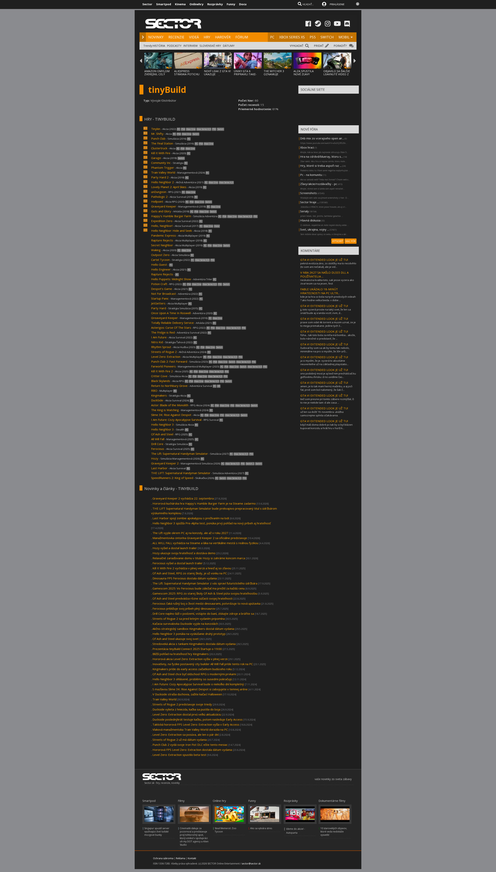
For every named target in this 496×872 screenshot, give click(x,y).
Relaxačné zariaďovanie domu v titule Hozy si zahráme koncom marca (198, 558)
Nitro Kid (157, 342)
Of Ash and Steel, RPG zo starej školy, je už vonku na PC (189, 573)
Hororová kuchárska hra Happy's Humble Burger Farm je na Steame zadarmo (204, 503)
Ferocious (157, 449)
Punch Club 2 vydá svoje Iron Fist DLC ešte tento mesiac (190, 745)
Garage (156, 158)
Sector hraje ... (309, 202)
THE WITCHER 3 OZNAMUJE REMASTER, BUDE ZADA (275, 75)
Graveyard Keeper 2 (165, 463)
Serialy (304, 211)
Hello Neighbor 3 (162, 424)
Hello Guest (159, 264)
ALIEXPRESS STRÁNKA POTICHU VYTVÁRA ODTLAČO (187, 74)
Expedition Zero (161, 221)
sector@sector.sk (251, 863)
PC (272, 37)
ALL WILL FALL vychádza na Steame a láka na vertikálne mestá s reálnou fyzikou (205, 543)
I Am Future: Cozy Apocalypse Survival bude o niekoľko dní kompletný (198, 684)
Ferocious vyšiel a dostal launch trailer (177, 563)
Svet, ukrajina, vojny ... (314, 229)
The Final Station (162, 143)
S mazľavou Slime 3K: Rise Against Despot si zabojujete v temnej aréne (200, 689)
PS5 (313, 37)
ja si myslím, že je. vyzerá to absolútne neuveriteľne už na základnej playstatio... (324, 362)
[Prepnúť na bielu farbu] (357, 4)
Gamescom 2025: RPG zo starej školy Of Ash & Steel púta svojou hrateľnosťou (204, 593)
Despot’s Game (161, 289)
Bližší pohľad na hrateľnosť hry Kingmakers (180, 654)
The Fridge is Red (163, 332)
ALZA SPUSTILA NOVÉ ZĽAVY (304, 72)
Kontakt (192, 858)
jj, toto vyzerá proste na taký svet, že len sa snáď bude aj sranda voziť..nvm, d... (325, 311)
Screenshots (308, 193)
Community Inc (161, 163)
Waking (156, 250)
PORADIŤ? (340, 46)
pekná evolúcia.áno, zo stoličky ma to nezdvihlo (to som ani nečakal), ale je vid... (328, 265)
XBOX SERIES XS (292, 37)
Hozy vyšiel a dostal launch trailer (174, 548)
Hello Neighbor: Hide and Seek (171, 230)
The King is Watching (165, 410)
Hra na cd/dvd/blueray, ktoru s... (321, 156)
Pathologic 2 (159, 197)
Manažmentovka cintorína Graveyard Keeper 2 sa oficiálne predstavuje (199, 538)
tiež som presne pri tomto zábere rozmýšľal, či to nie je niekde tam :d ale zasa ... (327, 400)
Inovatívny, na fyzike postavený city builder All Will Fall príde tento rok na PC (202, 664)
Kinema (180, 4)
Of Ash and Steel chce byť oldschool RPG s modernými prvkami (194, 674)
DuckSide (157, 400)
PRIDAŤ (319, 46)
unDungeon (158, 192)
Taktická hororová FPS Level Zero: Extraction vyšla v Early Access (195, 724)
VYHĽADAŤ (296, 46)
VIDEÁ (194, 37)
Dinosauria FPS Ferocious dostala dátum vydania (184, 578)
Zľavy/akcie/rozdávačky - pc (318, 184)
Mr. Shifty (157, 134)
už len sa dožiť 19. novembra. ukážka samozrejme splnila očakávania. (322, 413)
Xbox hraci (307, 147)
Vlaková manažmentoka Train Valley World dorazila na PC (190, 729)
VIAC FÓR (350, 241)
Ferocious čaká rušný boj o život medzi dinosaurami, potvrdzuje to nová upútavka (206, 603)
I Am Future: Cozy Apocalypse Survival (176, 420)
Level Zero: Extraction (165, 357)
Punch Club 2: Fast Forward (169, 361)
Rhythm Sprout (161, 347)
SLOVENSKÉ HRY (210, 46)
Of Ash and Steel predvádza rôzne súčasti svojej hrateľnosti (192, 598)
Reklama (180, 858)
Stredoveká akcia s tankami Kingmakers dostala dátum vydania (194, 644)
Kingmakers (159, 395)
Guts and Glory (161, 211)
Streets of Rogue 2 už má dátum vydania (179, 740)
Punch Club (158, 138)
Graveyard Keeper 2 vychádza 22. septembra (183, 498)
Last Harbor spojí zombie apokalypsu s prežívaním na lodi (190, 518)
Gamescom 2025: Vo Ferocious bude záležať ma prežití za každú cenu (198, 588)
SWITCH (327, 37)
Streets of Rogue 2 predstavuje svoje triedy (182, 704)
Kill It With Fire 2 (162, 371)
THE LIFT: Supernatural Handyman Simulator (180, 473)
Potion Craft (159, 284)
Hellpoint (157, 201)
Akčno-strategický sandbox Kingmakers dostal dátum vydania (193, 629)
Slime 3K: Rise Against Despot (171, 415)
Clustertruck (159, 148)
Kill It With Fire (160, 153)
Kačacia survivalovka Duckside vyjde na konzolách (185, 624)
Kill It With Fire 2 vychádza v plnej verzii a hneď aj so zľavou (191, 568)
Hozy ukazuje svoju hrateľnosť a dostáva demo (183, 553)
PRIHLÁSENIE (337, 4)
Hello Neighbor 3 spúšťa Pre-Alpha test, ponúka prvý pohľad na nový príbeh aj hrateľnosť (211, 523)
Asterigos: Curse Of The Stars (171, 327)
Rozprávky (215, 4)
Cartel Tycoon (160, 260)
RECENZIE (176, 37)
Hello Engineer (161, 269)
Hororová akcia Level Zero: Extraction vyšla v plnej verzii (189, 659)
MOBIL (344, 37)
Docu (242, 4)
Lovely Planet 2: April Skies (168, 187)
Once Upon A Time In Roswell (171, 313)
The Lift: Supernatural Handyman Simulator (179, 453)
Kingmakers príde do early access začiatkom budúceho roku (192, 669)
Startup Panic (160, 298)
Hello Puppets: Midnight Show (171, 279)
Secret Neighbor (162, 245)
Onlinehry (196, 4)
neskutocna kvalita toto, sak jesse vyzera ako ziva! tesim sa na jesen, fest (327, 281)
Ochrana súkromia (163, 858)
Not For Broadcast (163, 294)
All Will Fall (157, 439)
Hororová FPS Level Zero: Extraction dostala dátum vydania (192, 750)
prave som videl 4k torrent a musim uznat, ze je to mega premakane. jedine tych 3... (328, 324)
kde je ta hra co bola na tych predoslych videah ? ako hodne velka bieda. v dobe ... (328, 298)
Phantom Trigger (162, 167)
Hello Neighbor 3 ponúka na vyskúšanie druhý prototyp (189, 634)
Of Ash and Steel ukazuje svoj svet (175, 639)
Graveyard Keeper (163, 206)
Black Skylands (160, 381)
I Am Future (159, 337)
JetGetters (158, 303)
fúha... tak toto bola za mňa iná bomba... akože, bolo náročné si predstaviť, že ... (328, 336)
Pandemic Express (163, 235)
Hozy (154, 458)
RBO (154, 390)
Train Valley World (163, 172)
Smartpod (163, 4)
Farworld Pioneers (163, 366)
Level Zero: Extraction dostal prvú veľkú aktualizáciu (186, 714)
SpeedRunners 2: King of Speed (172, 478)
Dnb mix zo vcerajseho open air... (322, 138)
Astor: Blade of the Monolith (170, 405)
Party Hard (158, 308)
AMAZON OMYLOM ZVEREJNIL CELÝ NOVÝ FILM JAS (157, 74)
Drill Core (157, 444)
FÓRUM (241, 37)
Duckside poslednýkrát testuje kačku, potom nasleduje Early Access (197, 719)
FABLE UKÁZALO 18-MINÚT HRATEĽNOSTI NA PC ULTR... (320, 291)
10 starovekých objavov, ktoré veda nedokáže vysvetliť (333, 832)
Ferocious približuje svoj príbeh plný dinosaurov (183, 608)
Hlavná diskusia (310, 220)
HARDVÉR (223, 37)
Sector (147, 4)
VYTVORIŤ (337, 241)
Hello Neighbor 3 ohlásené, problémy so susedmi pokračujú (192, 679)
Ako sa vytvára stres (261, 828)
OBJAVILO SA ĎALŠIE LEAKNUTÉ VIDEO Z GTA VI (336, 74)
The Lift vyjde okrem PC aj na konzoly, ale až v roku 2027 (190, 533)
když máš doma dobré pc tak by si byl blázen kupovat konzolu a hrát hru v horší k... (326, 426)
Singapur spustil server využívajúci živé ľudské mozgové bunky (156, 832)
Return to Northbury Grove (169, 386)
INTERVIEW (190, 46)
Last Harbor (159, 468)
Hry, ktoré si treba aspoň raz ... (321, 166)
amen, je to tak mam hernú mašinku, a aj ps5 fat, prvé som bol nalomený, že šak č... (326, 388)
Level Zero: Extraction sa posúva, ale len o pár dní (185, 734)
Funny (231, 4)
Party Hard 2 (160, 177)
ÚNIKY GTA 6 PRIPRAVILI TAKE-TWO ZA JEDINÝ (245, 74)
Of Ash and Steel (162, 434)
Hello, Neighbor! (162, 226)
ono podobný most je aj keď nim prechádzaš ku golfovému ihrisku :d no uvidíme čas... (328, 375)
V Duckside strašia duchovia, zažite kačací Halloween (187, 694)
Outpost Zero (160, 255)
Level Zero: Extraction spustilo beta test (179, 755)
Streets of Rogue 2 (164, 352)
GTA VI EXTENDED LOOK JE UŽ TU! (324, 260)
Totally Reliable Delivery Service (172, 323)
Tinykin (155, 129)
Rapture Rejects (162, 240)
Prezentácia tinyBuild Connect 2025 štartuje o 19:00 (187, 649)
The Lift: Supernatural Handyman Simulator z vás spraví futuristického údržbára (204, 583)
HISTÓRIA (159, 46)
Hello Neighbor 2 (162, 182)
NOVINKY (156, 37)
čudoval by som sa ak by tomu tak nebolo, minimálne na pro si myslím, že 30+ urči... (325, 349)
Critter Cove (159, 376)
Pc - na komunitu (311, 175)
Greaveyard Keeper (164, 318)
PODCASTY (174, 46)
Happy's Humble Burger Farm (171, 216)
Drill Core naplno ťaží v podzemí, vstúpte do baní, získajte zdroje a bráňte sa (203, 613)
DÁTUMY (228, 46)
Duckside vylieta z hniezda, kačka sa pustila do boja (186, 709)
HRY (207, 37)
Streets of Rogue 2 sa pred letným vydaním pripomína (188, 619)
